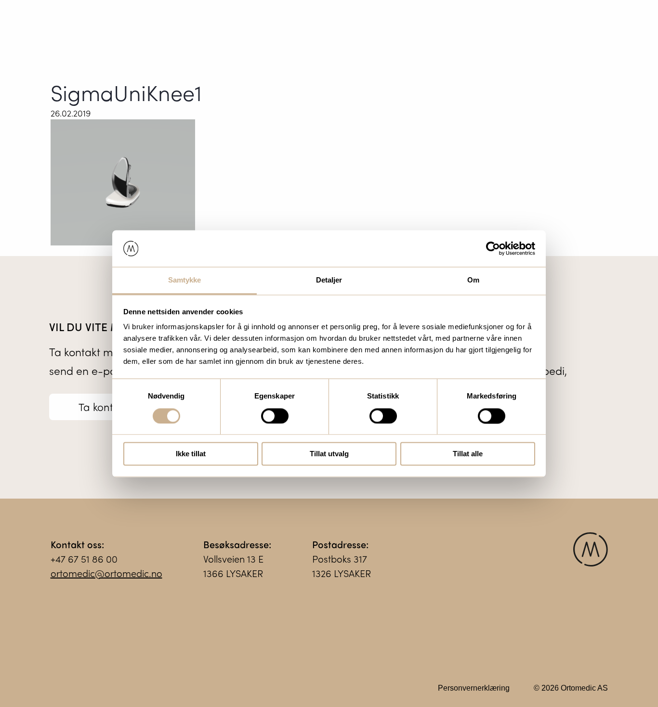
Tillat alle (468, 454)
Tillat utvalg (329, 454)
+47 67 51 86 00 (84, 559)
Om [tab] (473, 280)
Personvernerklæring (474, 688)
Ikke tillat (191, 454)
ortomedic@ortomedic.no (106, 573)
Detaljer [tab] (329, 280)
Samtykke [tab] (184, 280)
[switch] (275, 416)
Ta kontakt (103, 406)
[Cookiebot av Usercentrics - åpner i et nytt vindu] (493, 248)
